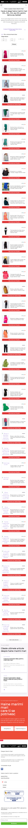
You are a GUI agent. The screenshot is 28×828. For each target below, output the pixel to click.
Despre (4, 787)
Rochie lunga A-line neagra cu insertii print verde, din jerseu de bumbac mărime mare (17, 540)
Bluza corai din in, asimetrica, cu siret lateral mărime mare (17, 334)
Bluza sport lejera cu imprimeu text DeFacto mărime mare (18, 422)
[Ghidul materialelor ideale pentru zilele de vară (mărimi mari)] (14, 683)
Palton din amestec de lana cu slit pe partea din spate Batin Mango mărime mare (17, 99)
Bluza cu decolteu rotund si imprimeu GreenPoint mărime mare (17, 437)
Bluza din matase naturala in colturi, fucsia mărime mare (17, 319)
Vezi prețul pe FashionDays (14, 104)
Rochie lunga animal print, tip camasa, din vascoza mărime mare (17, 378)
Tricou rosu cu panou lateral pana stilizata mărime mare (17, 598)
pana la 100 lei (4, 776)
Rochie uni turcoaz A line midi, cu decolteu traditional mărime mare (17, 143)
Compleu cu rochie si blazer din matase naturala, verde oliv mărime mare (17, 364)
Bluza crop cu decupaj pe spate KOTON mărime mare (17, 628)
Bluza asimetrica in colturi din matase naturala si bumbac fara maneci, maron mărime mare (17, 511)
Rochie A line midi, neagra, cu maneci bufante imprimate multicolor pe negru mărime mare (17, 482)
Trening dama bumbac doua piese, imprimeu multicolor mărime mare (17, 231)
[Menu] (1, 5)
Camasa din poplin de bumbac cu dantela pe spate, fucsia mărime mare (17, 275)
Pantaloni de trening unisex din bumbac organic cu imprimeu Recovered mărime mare (18, 349)
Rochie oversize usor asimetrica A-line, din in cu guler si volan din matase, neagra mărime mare (16, 393)
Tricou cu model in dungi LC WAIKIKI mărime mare (17, 584)
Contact (4, 785)
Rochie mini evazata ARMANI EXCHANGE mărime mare (17, 569)
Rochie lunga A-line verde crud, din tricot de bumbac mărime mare (17, 408)
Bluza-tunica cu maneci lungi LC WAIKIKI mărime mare (17, 495)
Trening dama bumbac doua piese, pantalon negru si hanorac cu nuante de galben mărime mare (17, 305)
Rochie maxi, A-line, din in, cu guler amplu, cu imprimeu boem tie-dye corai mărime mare (17, 217)
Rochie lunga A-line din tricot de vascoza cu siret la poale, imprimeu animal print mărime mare (18, 452)
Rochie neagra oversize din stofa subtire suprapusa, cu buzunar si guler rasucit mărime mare (17, 246)
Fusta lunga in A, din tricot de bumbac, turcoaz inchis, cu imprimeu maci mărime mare (17, 202)
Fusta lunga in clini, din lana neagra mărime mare (17, 466)
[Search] (26, 5)
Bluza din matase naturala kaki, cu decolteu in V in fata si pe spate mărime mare (18, 158)
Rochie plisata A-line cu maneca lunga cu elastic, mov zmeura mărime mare (17, 69)
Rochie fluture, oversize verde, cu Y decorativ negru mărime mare (17, 113)
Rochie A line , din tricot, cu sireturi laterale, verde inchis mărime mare (17, 128)
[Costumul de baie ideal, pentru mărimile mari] (14, 663)
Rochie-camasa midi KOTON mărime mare (17, 613)
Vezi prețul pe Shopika (14, 60)
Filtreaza (14, 44)
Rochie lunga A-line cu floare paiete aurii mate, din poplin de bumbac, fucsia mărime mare (17, 526)
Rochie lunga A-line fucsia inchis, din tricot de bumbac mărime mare (17, 55)
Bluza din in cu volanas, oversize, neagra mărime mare (17, 172)
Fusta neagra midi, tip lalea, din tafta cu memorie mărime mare (17, 261)
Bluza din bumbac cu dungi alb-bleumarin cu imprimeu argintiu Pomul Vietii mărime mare (17, 84)
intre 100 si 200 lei (5, 778)
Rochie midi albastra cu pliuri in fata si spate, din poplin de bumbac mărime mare (18, 187)
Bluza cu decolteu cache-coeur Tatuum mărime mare (17, 289)
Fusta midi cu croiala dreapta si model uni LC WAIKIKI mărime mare (18, 555)
